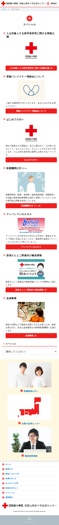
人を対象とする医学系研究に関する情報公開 (29, 68)
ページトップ (29, 522)
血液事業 (29, 335)
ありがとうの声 (12, 483)
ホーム (4, 9)
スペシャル (11, 344)
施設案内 (9, 497)
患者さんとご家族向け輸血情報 (29, 290)
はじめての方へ (31, 160)
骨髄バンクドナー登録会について (31, 111)
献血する (9, 469)
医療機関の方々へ (29, 206)
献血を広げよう (12, 488)
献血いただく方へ (13, 474)
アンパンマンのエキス (31, 247)
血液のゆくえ (11, 478)
